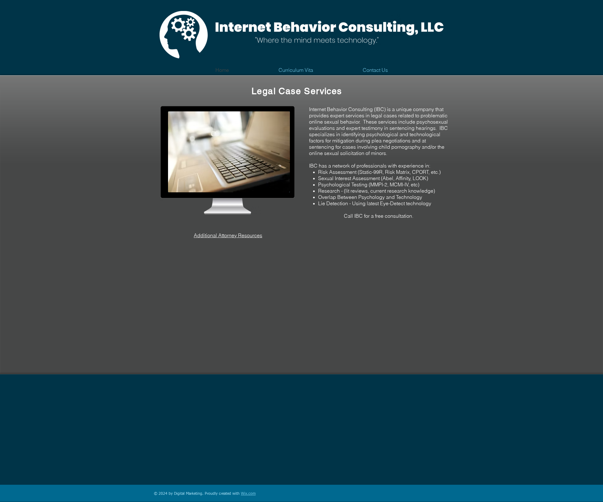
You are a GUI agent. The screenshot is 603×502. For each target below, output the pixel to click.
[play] (277, 186)
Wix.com (248, 494)
